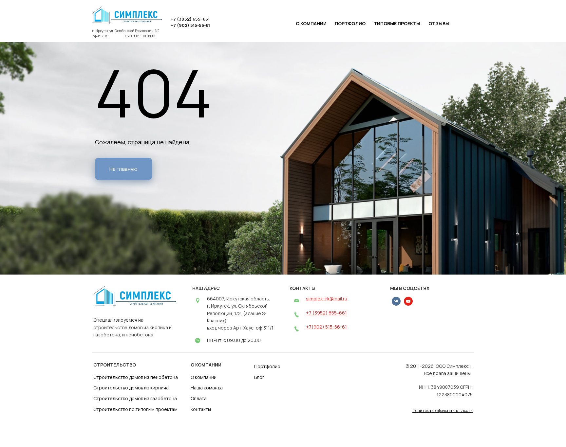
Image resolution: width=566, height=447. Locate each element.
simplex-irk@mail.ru (326, 298)
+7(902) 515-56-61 (326, 327)
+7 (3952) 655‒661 (326, 313)
